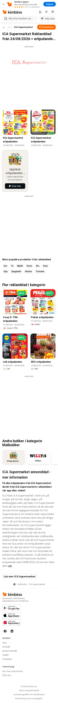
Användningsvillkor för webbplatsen (29, 694)
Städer (5, 654)
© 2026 (29, 686)
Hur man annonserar (12, 671)
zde (10, 566)
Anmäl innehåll (9, 650)
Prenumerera (48, 27)
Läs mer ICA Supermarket (20, 576)
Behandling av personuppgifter (29, 698)
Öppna (49, 4)
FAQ (4, 642)
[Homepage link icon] (14, 584)
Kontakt (6, 646)
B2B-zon (6, 675)
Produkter (7, 659)
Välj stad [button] (49, 18)
